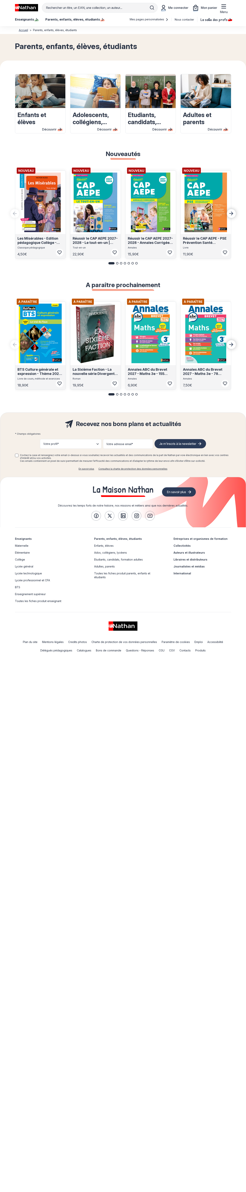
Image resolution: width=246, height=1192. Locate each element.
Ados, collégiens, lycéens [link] (110, 552)
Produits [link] (200, 650)
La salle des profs (214, 19)
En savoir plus (86, 468)
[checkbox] (16, 455)
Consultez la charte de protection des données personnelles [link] (132, 468)
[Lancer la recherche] (152, 8)
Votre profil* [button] (51, 443)
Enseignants (23, 538)
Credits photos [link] (77, 642)
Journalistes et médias (189, 566)
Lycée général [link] (24, 566)
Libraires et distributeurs (190, 559)
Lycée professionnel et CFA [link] (32, 580)
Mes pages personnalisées (147, 19)
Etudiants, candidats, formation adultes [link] (118, 559)
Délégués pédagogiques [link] (56, 650)
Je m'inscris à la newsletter (177, 444)
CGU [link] (162, 650)
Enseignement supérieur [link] (30, 594)
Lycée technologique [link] (28, 573)
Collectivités (182, 545)
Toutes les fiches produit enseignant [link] (38, 601)
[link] (96, 516)
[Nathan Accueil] (26, 7)
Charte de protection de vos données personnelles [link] (124, 642)
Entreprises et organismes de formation (201, 538)
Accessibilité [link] (215, 642)
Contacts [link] (185, 650)
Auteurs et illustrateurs (189, 552)
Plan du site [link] (30, 642)
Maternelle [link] (21, 545)
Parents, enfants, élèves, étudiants (118, 538)
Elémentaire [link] (22, 552)
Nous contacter (184, 19)
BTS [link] (17, 587)
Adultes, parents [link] (104, 566)
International (182, 573)
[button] (111, 263)
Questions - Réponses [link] (140, 650)
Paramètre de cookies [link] (176, 642)
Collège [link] (20, 559)
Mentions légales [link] (53, 642)
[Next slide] (231, 213)
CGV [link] (172, 650)
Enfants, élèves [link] (104, 545)
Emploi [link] (198, 642)
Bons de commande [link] (108, 650)
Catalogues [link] (84, 650)
